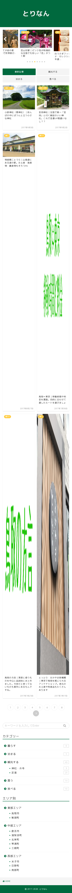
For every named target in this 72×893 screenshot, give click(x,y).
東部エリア (14, 808)
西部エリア (14, 856)
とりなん (36, 13)
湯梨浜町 (17, 835)
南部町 (15, 870)
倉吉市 (15, 831)
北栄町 (15, 839)
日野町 (15, 865)
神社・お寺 (39, 768)
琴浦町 (15, 843)
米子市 (15, 861)
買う (37, 780)
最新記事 (19, 71)
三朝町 (15, 848)
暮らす (37, 746)
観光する (52, 71)
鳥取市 (15, 813)
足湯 (39, 772)
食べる (52, 79)
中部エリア (14, 825)
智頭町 (15, 817)
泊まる (19, 79)
